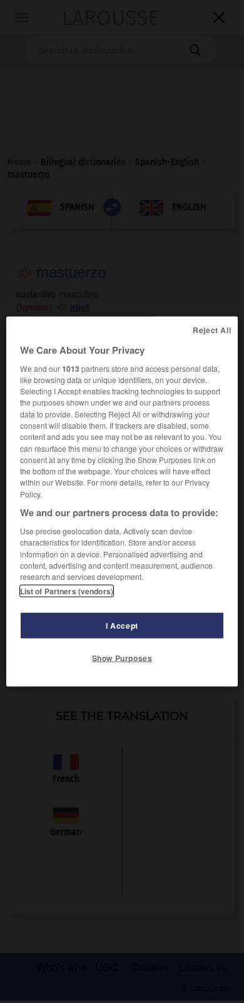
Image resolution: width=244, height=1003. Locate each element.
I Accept (122, 625)
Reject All (212, 329)
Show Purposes (122, 658)
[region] (122, 501)
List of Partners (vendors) (66, 591)
